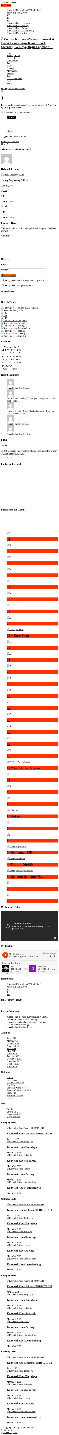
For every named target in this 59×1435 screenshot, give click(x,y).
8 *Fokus (13, 816)
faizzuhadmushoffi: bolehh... (20, 434)
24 (8, 623)
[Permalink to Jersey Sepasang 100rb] (12, 175)
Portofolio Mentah (16, 88)
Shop (9, 83)
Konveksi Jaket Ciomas (37, 1017)
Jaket (9, 63)
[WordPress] (7, 453)
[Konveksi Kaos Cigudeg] (13, 336)
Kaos (9, 66)
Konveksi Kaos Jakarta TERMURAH (24, 10)
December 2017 (14, 1059)
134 (8, 18)
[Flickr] (53, 451)
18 (8, 696)
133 (8, 20)
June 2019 (11, 1038)
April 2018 (12, 1053)
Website (4, 269)
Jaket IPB (10, 141)
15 (8, 732)
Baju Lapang (13, 1080)
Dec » (15, 369)
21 (8, 659)
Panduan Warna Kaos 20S (19, 1090)
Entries (12, 1112)
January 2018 (13, 1056)
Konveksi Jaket (14, 1022)
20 (8, 672)
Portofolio (11, 1093)
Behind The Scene (15, 1082)
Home (9, 53)
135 (8, 15)
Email (3, 264)
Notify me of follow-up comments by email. (24, 280)
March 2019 (12, 1041)
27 (8, 587)
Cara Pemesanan (14, 78)
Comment (5, 236)
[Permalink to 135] (4, 190)
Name (4, 259)
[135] (4, 313)
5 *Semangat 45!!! (20, 852)
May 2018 (11, 1051)
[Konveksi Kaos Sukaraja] (13, 323)
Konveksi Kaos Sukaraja (18, 25)
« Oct (4, 369)
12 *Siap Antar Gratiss (23, 768)
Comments (14, 1114)
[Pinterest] (32, 451)
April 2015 (12, 1066)
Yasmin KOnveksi (21, 136)
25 (8, 611)
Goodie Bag (12, 60)
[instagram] (18, 453)
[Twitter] (23, 451)
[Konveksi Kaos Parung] (12, 325)
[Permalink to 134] (4, 206)
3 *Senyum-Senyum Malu (26, 876)
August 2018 (13, 1046)
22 (8, 647)
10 (8, 792)
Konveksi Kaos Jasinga (17, 33)
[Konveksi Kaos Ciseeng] (13, 333)
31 (8, 539)
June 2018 (11, 1048)
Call (9, 81)
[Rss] (4, 451)
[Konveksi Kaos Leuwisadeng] (15, 328)
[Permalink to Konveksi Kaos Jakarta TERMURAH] (25, 1128)
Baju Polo (11, 58)
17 (8, 708)
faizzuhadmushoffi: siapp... (19, 388)
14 (8, 744)
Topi (9, 76)
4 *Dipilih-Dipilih (20, 864)
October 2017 (13, 1064)
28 (8, 575)
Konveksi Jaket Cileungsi (26, 1019)
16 (8, 720)
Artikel (10, 1077)
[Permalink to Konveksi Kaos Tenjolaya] (20, 1141)
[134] (4, 315)
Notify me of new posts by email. (20, 285)
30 (8, 551)
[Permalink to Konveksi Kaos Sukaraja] (19, 1155)
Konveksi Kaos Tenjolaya (18, 23)
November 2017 (14, 1061)
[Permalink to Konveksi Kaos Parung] (18, 1169)
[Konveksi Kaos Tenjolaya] (14, 320)
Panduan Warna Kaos (16, 1088)
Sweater (10, 73)
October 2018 (13, 1043)
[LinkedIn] (43, 451)
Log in (10, 1109)
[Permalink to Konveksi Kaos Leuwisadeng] (21, 1182)
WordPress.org (13, 1117)
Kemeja (10, 68)
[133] (4, 318)
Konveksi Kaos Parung (17, 28)
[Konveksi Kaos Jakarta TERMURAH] (19, 308)
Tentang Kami (13, 55)
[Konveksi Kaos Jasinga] (13, 331)
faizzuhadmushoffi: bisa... (18, 424)
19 (8, 684)
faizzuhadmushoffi (19, 105)
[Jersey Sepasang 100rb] (12, 310)
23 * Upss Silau (18, 635)
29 (8, 563)
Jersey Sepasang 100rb (17, 13)
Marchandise (12, 71)
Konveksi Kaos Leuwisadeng (20, 30)
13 (8, 756)
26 (8, 599)
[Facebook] (13, 451)
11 (8, 780)
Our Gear (11, 1085)
